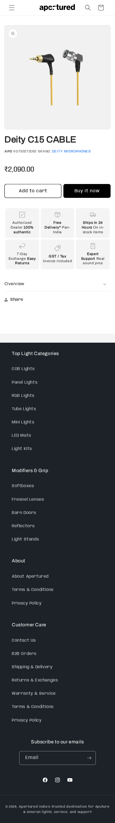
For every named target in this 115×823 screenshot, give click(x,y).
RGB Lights (23, 396)
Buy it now (87, 191)
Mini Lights (23, 422)
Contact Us (24, 640)
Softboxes (23, 486)
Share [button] (16, 300)
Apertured (29, 807)
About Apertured (30, 576)
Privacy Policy (27, 603)
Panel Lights (24, 382)
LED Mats (21, 435)
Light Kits (22, 449)
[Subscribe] (89, 758)
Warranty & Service (34, 693)
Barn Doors (24, 513)
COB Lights (23, 369)
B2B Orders (24, 654)
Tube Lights (24, 409)
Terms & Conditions (33, 590)
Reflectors (23, 526)
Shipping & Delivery (32, 667)
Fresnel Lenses (28, 499)
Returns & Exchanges (35, 680)
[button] (11, 7)
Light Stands (25, 539)
